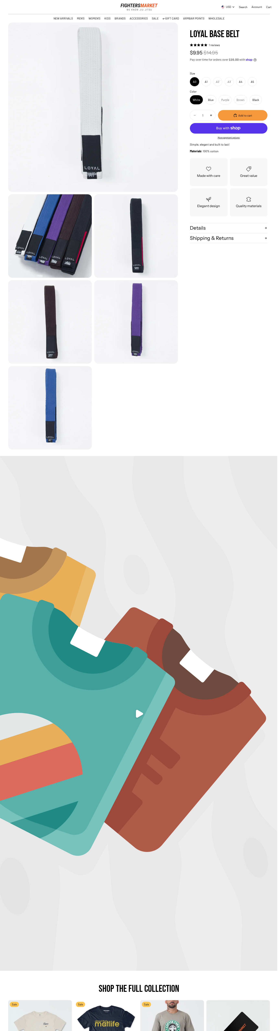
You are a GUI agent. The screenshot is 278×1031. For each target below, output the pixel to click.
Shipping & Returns (211, 238)
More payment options (229, 137)
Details (198, 228)
